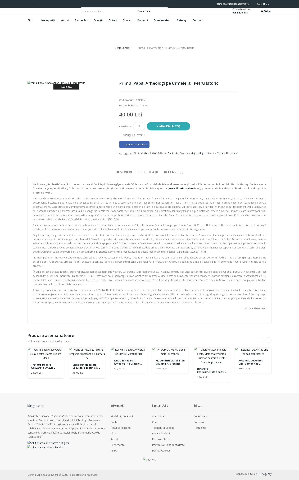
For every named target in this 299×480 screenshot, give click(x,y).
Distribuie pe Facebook (135, 144)
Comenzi (157, 422)
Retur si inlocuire (121, 427)
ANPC (114, 450)
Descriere (124, 172)
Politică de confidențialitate (168, 444)
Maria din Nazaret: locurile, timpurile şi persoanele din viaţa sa (87, 366)
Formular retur (161, 439)
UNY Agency (264, 474)
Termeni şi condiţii (163, 427)
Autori (114, 439)
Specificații (148, 172)
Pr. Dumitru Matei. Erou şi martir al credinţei (170, 362)
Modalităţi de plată (122, 416)
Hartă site (200, 427)
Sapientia (173, 153)
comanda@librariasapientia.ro (233, 3)
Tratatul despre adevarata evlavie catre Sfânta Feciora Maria (44, 366)
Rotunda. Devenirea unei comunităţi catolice (251, 362)
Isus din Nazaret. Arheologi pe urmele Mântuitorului (127, 362)
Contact (115, 422)
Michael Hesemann (227, 153)
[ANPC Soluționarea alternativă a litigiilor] (48, 442)
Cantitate (125, 126)
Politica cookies (161, 450)
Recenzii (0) (173, 172)
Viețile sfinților (122, 47)
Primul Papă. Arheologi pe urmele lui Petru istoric (166, 47)
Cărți (113, 433)
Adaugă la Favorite (134, 135)
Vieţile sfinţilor (149, 153)
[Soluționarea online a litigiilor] (46, 447)
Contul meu (158, 416)
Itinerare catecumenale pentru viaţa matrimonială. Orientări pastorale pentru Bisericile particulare (210, 370)
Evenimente (118, 444)
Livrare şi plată (161, 433)
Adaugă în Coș (169, 126)
